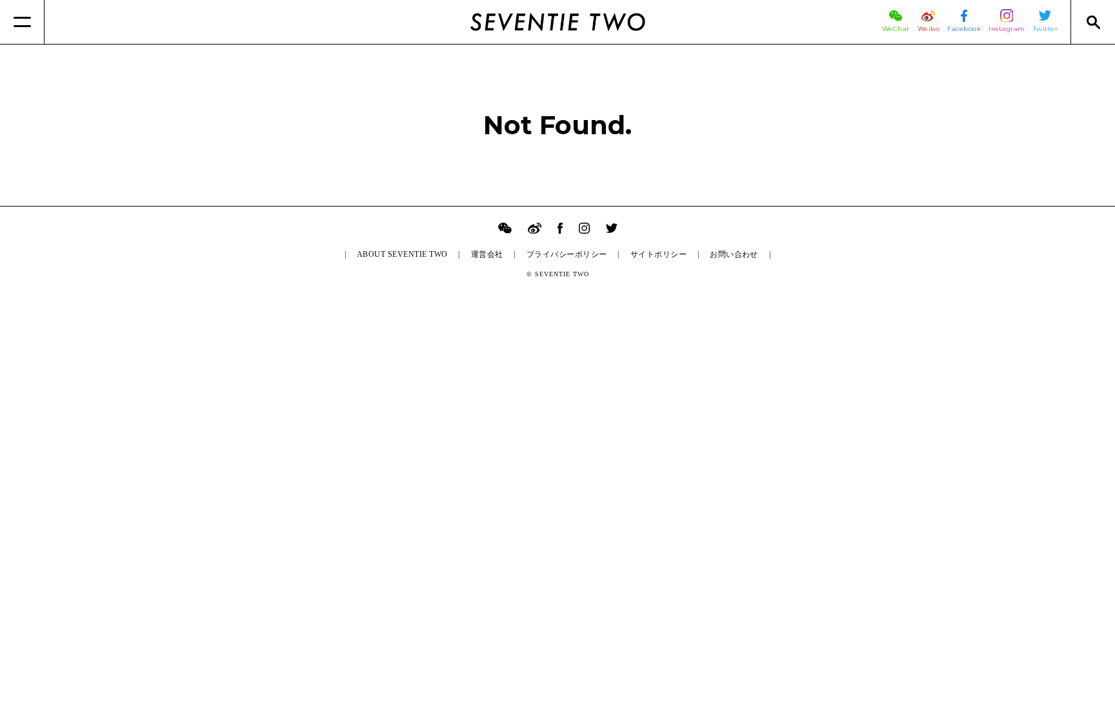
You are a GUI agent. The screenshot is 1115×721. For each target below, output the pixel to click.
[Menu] (22, 22)
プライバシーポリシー (567, 254)
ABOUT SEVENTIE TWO (402, 254)
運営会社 (487, 254)
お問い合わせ (734, 254)
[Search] (1092, 22)
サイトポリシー (658, 254)
